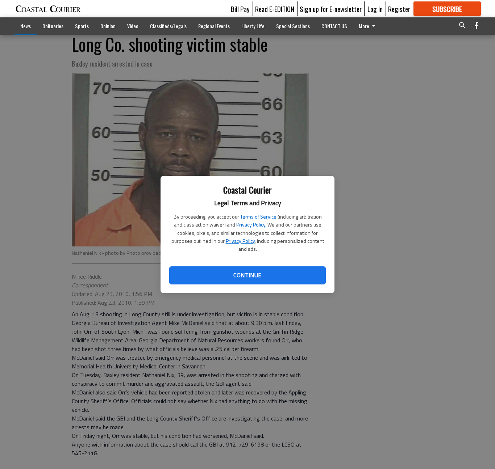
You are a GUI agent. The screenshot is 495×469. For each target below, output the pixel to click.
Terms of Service (258, 216)
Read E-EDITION (274, 8)
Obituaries (52, 26)
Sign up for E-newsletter (331, 8)
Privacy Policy (250, 224)
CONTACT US (334, 26)
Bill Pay (240, 8)
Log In (375, 8)
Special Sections (293, 26)
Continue (247, 275)
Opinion (108, 26)
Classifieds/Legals (168, 26)
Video (132, 26)
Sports (82, 26)
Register (399, 8)
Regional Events (214, 26)
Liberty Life (253, 26)
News (25, 26)
